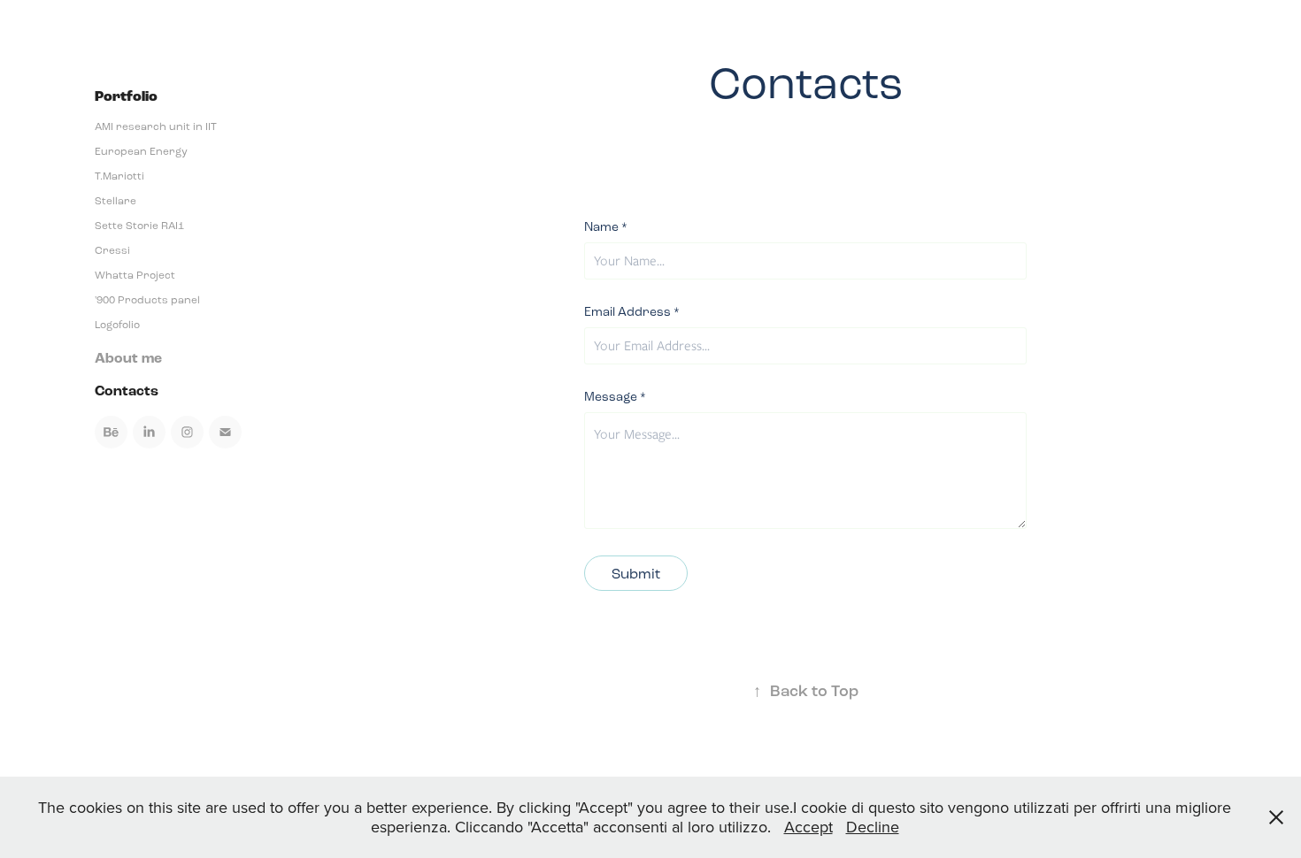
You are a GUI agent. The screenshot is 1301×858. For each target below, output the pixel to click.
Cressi (112, 250)
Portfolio (126, 97)
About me (128, 358)
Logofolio (117, 324)
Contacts (126, 391)
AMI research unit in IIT (156, 126)
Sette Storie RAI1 (139, 225)
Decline (872, 827)
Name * (605, 227)
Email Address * (632, 312)
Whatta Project (135, 275)
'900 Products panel (147, 300)
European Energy (141, 151)
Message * (615, 397)
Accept (808, 827)
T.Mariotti (119, 176)
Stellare (115, 201)
